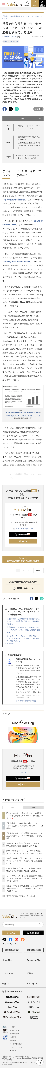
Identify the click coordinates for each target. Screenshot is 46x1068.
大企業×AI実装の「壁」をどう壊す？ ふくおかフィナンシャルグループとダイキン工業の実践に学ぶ (24, 861)
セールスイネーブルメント (10, 41)
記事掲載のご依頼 (34, 950)
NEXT (38, 570)
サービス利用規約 (16, 1044)
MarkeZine (7, 960)
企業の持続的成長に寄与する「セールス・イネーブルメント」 (29, 145)
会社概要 (13, 1040)
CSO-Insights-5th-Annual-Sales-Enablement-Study (22, 412)
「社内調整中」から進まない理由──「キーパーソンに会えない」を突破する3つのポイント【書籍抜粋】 (24, 825)
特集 (4, 983)
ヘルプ (12, 1027)
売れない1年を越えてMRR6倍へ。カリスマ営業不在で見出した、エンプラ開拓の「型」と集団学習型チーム (24, 888)
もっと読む (9, 643)
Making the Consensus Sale (17, 261)
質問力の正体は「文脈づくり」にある (21, 896)
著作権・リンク (15, 1030)
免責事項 (13, 1037)
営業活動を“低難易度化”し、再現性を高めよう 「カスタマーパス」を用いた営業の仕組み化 (24, 630)
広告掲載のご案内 (12, 950)
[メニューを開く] (3, 3)
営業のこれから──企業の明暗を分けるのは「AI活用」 (28, 156)
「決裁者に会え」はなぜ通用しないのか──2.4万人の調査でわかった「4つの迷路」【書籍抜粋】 (24, 835)
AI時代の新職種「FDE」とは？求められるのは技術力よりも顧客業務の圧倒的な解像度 (24, 869)
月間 (33, 807)
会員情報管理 (14, 1034)
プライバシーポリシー (17, 1047)
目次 (23, 118)
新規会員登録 (24, 534)
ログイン (24, 541)
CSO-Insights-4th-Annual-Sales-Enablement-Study (23, 416)
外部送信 (13, 1050)
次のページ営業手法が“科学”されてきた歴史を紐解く (23, 559)
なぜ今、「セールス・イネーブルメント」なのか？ (29, 126)
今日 (12, 807)
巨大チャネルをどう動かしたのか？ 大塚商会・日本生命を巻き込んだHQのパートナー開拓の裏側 (24, 815)
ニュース (6, 973)
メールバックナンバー (24, 528)
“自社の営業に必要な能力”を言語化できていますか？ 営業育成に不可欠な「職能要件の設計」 (24, 621)
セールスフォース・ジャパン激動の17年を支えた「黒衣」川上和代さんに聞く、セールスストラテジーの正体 (24, 878)
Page (8, 142)
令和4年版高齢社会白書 (14, 199)
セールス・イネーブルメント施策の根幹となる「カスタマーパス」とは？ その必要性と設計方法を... (23, 638)
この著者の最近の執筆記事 (26, 700)
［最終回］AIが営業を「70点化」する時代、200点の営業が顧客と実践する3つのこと (23, 844)
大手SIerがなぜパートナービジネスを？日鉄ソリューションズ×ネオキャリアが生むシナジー (24, 851)
